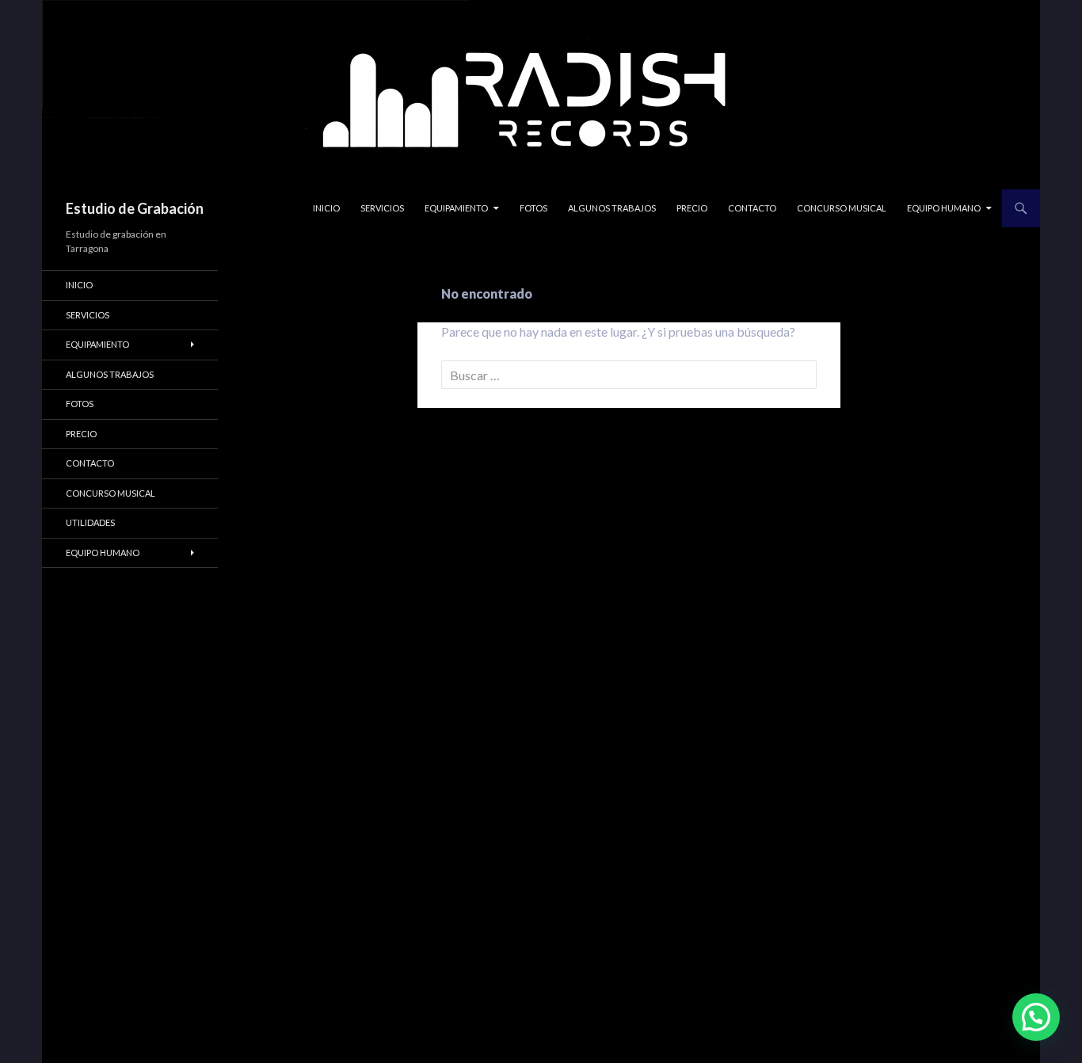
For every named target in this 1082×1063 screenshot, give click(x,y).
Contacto (752, 208)
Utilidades (90, 522)
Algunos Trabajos (612, 208)
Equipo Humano (944, 208)
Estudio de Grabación (135, 208)
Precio (691, 208)
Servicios (382, 208)
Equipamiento (456, 208)
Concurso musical (841, 208)
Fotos (533, 208)
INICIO (326, 208)
